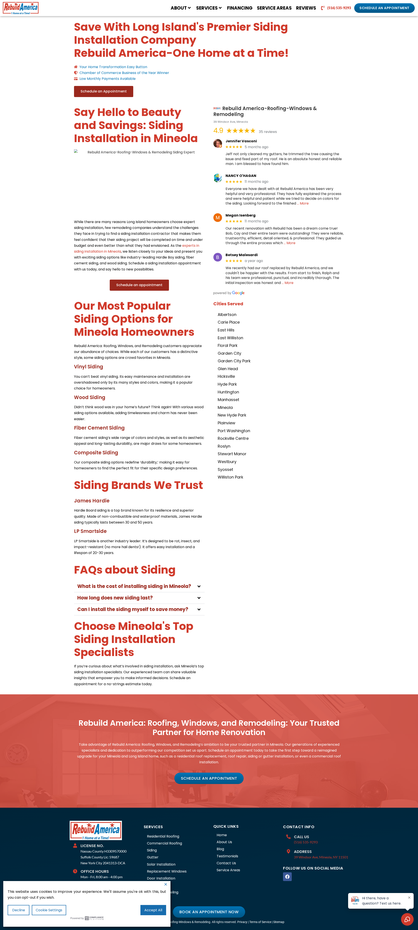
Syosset (225, 469)
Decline (18, 910)
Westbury (227, 461)
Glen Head (228, 368)
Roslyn (224, 446)
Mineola (225, 407)
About (179, 8)
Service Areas (274, 8)
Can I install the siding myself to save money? (132, 609)
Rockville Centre (233, 438)
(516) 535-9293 (306, 842)
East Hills (226, 330)
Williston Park (230, 477)
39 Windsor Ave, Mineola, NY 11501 (321, 857)
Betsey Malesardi (242, 255)
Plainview (226, 423)
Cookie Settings (49, 910)
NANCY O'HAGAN (241, 176)
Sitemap (278, 922)
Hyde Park (227, 384)
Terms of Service (260, 922)
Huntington (228, 392)
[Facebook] (287, 876)
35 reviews (268, 131)
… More (303, 203)
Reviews (306, 8)
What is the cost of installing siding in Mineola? (134, 586)
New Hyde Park (232, 415)
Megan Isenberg (241, 215)
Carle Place (229, 322)
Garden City (229, 353)
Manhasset (228, 399)
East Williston (230, 338)
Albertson (227, 314)
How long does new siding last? (115, 597)
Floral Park (228, 345)
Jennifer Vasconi (241, 141)
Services (207, 8)
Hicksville (226, 376)
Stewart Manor (232, 454)
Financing (240, 8)
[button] (139, 586)
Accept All (153, 910)
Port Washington (234, 430)
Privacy (242, 922)
